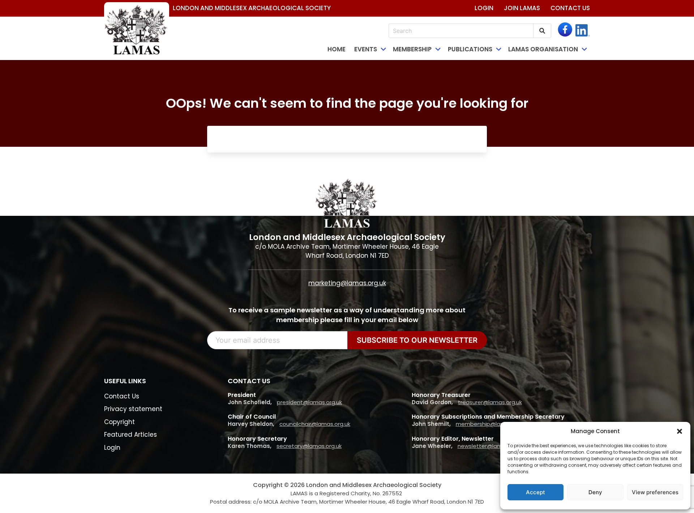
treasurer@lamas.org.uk (490, 402)
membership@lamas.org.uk (492, 424)
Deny (595, 492)
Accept (535, 492)
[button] (679, 431)
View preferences (655, 492)
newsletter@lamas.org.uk (492, 446)
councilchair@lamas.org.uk (314, 424)
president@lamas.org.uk (309, 402)
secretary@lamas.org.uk (309, 446)
